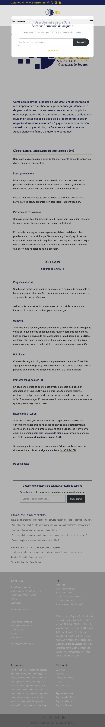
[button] (91, 21)
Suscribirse (81, 42)
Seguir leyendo (52, 50)
